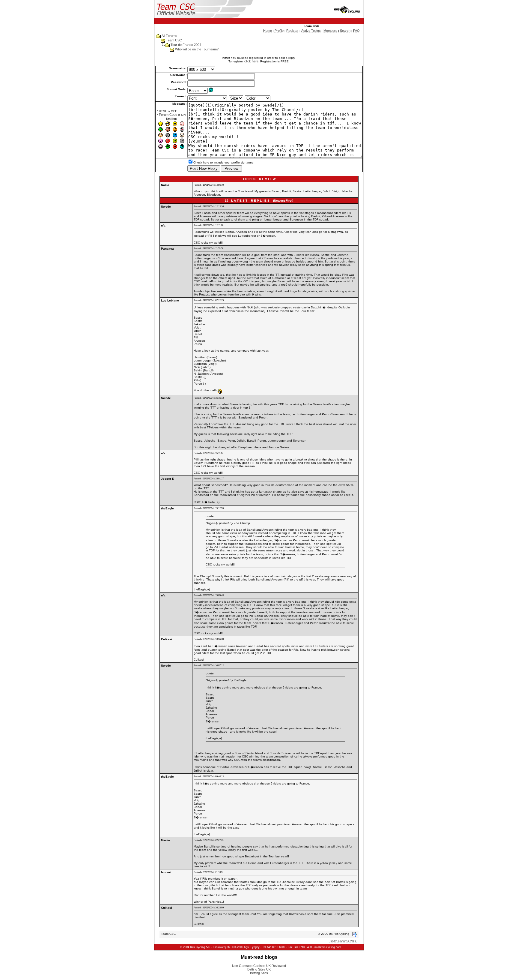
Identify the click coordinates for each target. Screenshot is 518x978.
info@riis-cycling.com (327, 947)
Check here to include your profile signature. (224, 162)
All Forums (169, 36)
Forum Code (168, 114)
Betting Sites (259, 973)
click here (251, 61)
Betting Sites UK (259, 969)
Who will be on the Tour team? (197, 49)
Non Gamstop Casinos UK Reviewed (259, 966)
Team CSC (174, 40)
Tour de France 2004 (186, 44)
